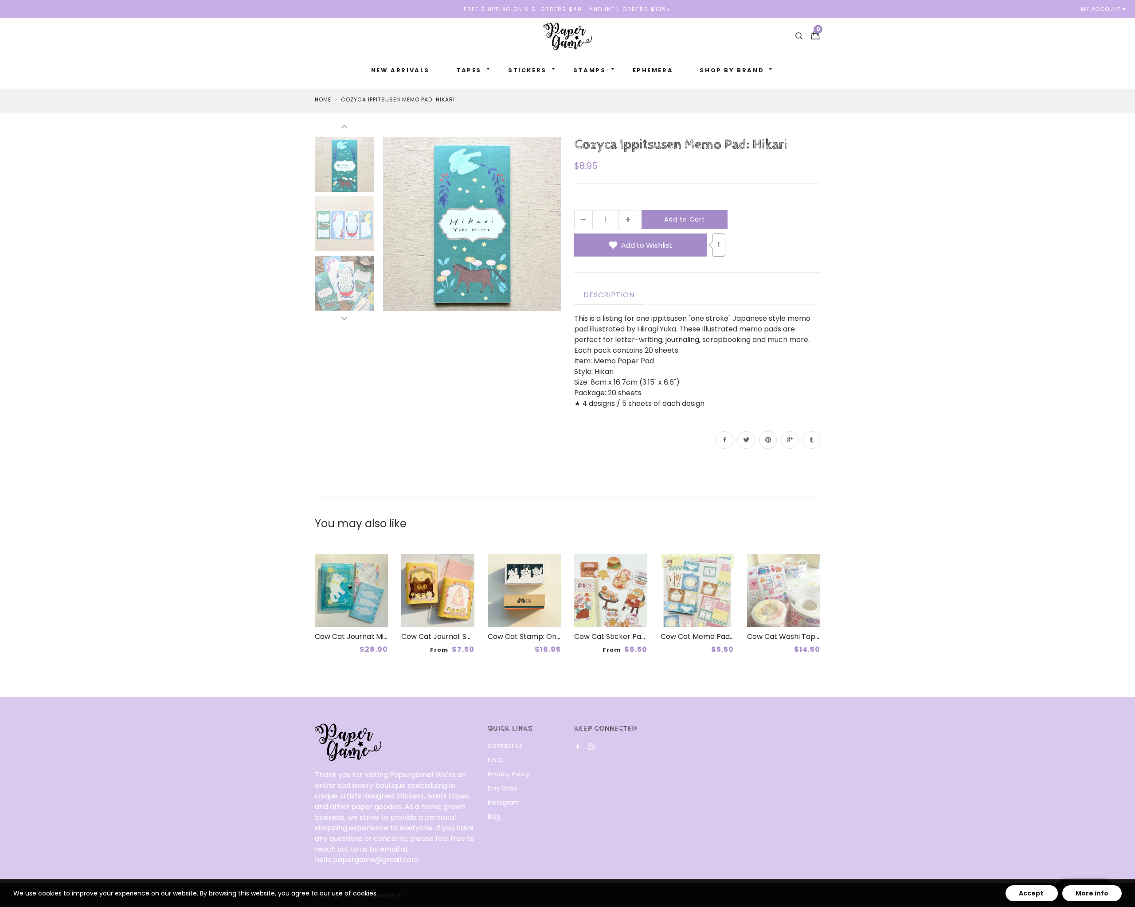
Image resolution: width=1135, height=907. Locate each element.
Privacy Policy (508, 774)
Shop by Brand (732, 70)
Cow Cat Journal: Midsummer (366, 636)
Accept (1032, 893)
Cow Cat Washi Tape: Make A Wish (807, 636)
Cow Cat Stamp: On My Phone (540, 636)
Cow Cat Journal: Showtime (449, 636)
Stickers (527, 70)
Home (323, 99)
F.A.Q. (496, 759)
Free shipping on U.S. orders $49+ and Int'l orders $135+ (567, 9)
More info (1092, 893)
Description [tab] (608, 295)
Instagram (504, 802)
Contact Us (505, 745)
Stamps (589, 70)
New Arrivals (400, 70)
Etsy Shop (502, 788)
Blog (494, 816)
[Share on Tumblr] (811, 440)
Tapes (468, 70)
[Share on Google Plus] (789, 440)
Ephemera (653, 70)
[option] (472, 223)
